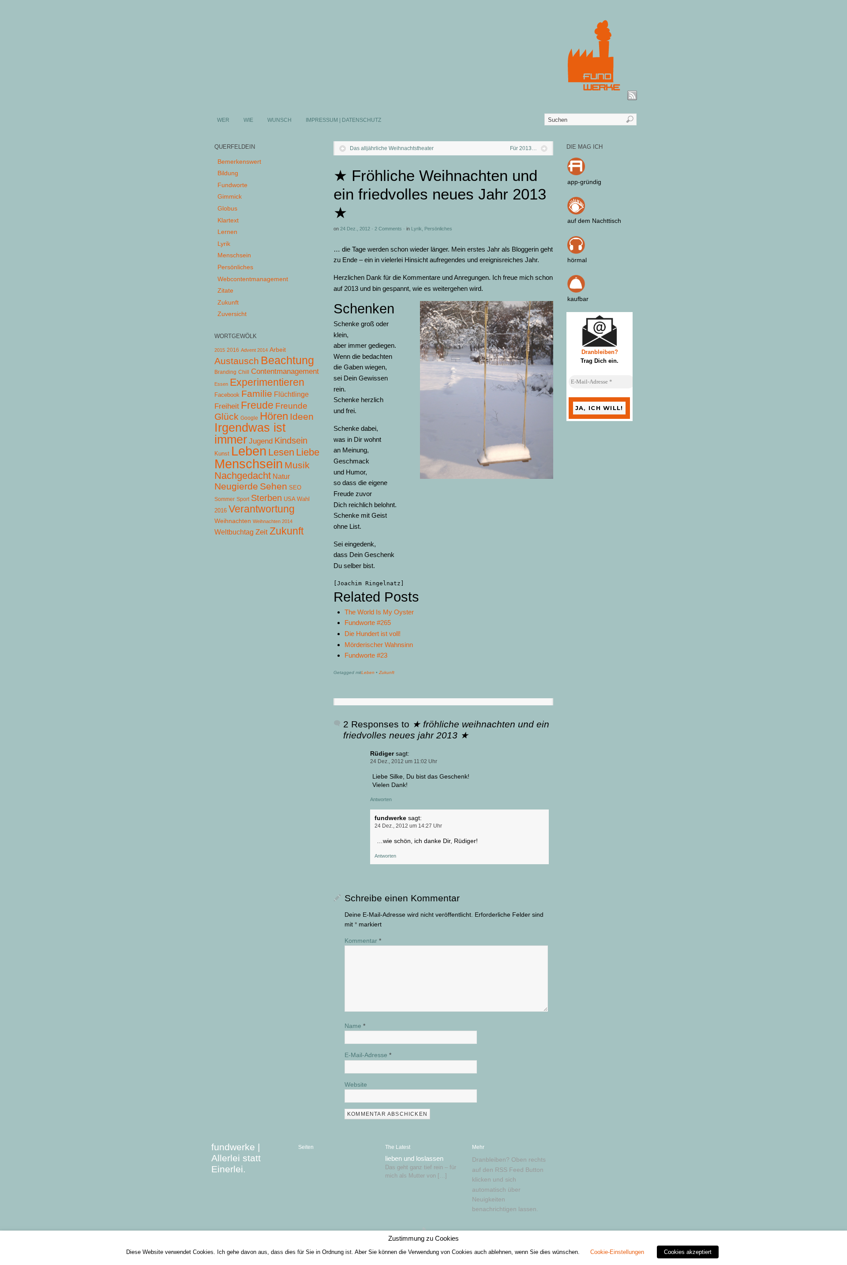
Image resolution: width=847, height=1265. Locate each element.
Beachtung (287, 360)
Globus (227, 208)
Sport (242, 499)
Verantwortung (262, 509)
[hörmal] (576, 251)
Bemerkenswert (239, 161)
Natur (281, 476)
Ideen (302, 416)
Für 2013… (523, 148)
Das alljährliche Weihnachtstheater (392, 148)
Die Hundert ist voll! (373, 633)
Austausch (236, 361)
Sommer (224, 499)
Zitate (225, 290)
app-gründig (584, 181)
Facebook (227, 395)
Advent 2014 (254, 350)
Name (355, 1025)
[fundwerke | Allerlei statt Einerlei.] (424, 96)
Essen (221, 384)
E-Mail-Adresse (368, 1054)
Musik (297, 465)
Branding (225, 372)
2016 (233, 350)
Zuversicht (232, 313)
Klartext (228, 220)
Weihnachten (232, 520)
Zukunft (386, 672)
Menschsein (234, 255)
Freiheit (226, 406)
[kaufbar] (576, 290)
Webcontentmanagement (252, 278)
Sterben (266, 498)
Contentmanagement (285, 371)
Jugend (261, 441)
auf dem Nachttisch (594, 220)
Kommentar (363, 940)
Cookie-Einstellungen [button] (617, 1252)
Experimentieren (267, 382)
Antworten (381, 799)
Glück (226, 416)
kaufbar (577, 298)
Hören (274, 416)
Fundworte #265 (368, 622)
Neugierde (236, 486)
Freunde (291, 405)
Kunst (221, 453)
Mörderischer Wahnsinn (379, 644)
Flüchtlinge (291, 394)
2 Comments (388, 228)
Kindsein (290, 440)
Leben (368, 672)
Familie (256, 393)
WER (223, 120)
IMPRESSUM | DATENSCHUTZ (343, 120)
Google (249, 418)
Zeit (261, 531)
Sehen (273, 486)
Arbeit (278, 349)
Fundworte (232, 184)
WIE (248, 120)
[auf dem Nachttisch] (576, 212)
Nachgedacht (242, 475)
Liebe (307, 452)
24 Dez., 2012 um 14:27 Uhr (408, 826)
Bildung (227, 173)
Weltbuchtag (234, 532)
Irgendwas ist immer (250, 433)
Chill (243, 372)
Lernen (227, 231)
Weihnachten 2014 (272, 521)
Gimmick (229, 196)
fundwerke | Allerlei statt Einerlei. (236, 1158)
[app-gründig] (576, 173)
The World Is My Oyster (379, 612)
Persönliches (438, 228)
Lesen (281, 452)
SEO (295, 487)
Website (356, 1084)
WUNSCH (279, 120)
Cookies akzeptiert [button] (688, 1252)
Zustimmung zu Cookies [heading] (423, 1238)
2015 (219, 350)
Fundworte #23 (366, 655)
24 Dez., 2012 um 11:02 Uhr (403, 761)
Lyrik (416, 228)
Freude (257, 405)
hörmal (577, 260)
